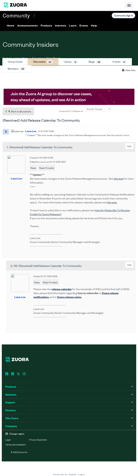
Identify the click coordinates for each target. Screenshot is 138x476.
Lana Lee (16, 178)
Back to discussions (21, 111)
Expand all (64, 111)
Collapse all (77, 111)
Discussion (37, 58)
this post (118, 178)
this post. (112, 202)
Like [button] (129, 146)
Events (119, 62)
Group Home (21, 58)
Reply (33, 168)
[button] (27, 25)
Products (7, 58)
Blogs (94, 62)
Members (16, 69)
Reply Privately (46, 168)
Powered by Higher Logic (69, 474)
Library (70, 62)
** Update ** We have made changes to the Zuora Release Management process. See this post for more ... (78, 135)
